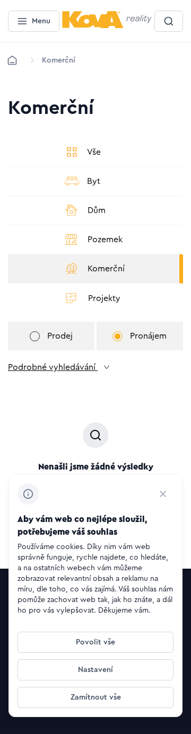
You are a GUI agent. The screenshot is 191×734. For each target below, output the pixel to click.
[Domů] (12, 60)
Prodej (60, 336)
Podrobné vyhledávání (53, 367)
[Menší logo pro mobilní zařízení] (107, 26)
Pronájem (148, 336)
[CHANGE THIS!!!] (162, 494)
